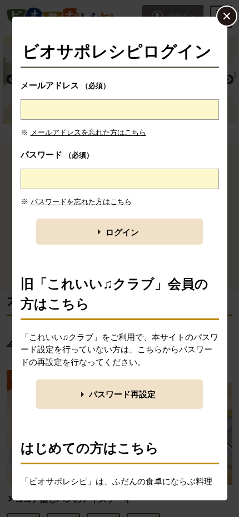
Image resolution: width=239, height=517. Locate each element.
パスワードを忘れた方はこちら (81, 201)
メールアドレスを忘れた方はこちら (88, 132)
